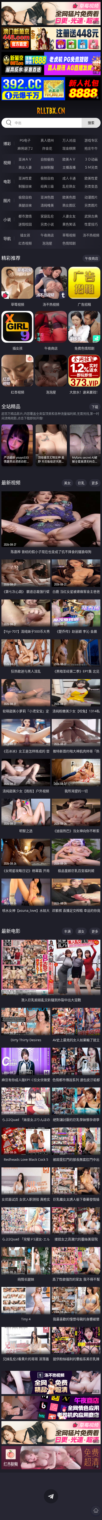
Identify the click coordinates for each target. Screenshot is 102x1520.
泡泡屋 (47, 243)
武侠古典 (91, 216)
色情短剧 (69, 243)
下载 (95, 407)
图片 (7, 200)
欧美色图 (69, 197)
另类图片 (91, 205)
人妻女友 (69, 216)
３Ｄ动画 (91, 159)
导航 (7, 238)
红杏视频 (25, 243)
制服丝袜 (25, 186)
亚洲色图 (47, 197)
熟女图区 (69, 205)
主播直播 (69, 167)
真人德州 (47, 140)
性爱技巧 (91, 224)
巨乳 (81, 483)
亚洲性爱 (25, 178)
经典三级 (47, 186)
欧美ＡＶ (69, 159)
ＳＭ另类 (91, 167)
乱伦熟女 (69, 186)
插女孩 (25, 235)
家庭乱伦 (47, 216)
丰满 (67, 931)
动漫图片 (91, 197)
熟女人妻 (25, 167)
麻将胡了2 (25, 148)
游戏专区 (91, 140)
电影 (7, 181)
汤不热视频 (91, 235)
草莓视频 (69, 235)
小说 (7, 219)
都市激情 (25, 216)
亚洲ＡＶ (25, 159)
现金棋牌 (69, 148)
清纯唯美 (47, 205)
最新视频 (10, 482)
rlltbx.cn (51, 110)
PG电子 (25, 140)
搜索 (91, 122)
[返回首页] (96, 1510)
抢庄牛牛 (91, 148)
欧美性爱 (91, 178)
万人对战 (69, 140)
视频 (7, 162)
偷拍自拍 (47, 178)
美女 (67, 483)
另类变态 (91, 186)
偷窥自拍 (25, 197)
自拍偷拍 (47, 159)
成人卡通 (69, 178)
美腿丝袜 (25, 205)
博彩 (7, 143)
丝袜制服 (47, 167)
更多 (95, 483)
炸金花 (47, 148)
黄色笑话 (69, 224)
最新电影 (10, 931)
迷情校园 (25, 224)
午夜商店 (47, 235)
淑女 (81, 931)
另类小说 (47, 224)
